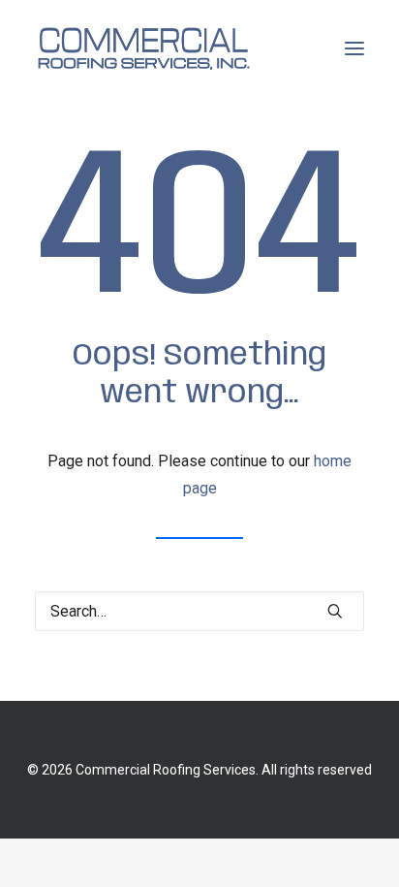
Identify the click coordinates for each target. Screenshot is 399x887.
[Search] (199, 611)
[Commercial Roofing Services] (142, 48)
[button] (354, 48)
